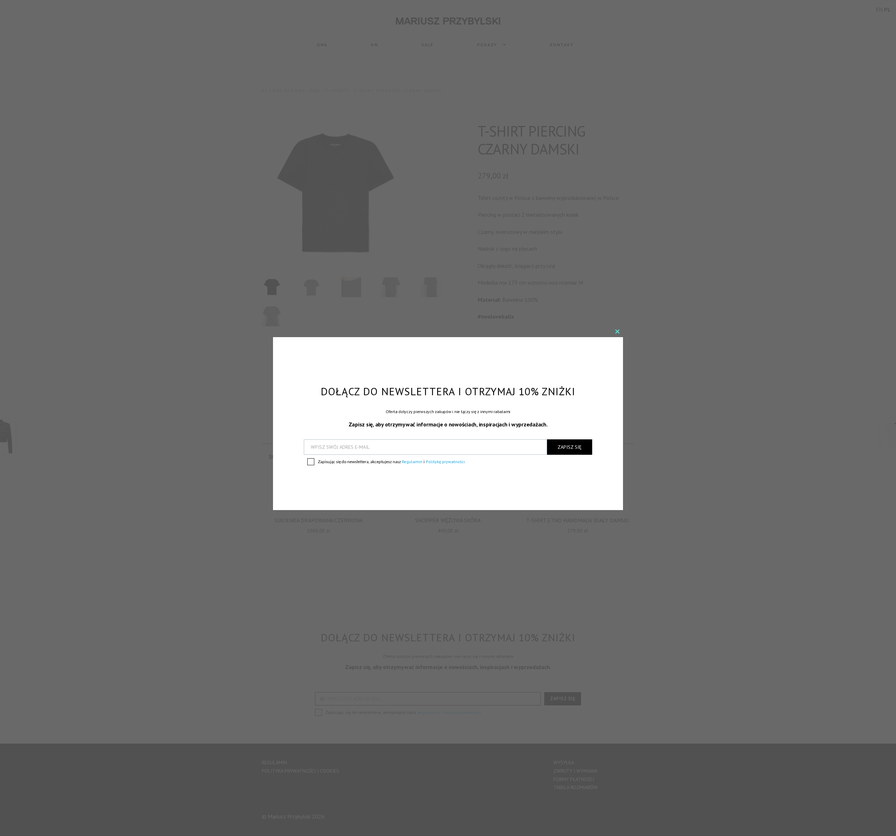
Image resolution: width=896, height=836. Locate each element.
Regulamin (413, 461)
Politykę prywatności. (446, 461)
